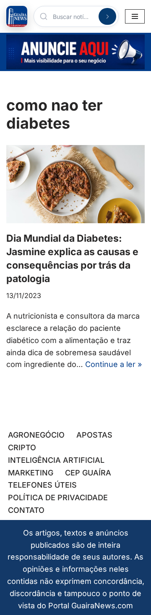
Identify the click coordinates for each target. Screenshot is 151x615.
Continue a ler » (113, 364)
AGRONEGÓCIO (36, 434)
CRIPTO (22, 447)
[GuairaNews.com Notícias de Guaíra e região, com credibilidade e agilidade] (16, 16)
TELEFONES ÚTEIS (42, 484)
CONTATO (26, 510)
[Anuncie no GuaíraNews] (75, 51)
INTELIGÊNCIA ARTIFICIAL (56, 460)
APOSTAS (94, 434)
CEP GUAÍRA (88, 472)
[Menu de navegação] (135, 16)
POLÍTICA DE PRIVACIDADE (58, 497)
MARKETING (30, 472)
